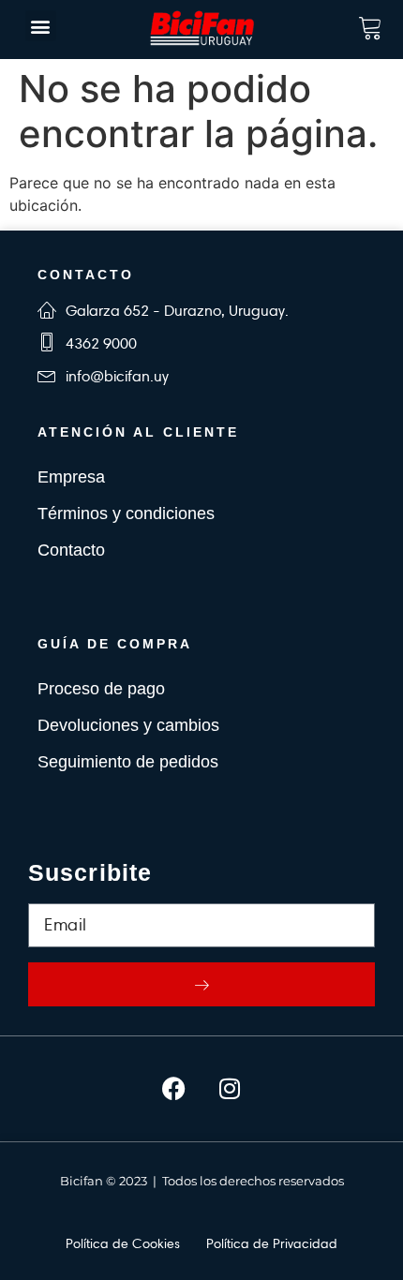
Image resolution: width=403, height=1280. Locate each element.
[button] (40, 25)
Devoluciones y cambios (128, 725)
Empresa (71, 477)
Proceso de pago (101, 688)
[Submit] (201, 984)
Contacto (71, 550)
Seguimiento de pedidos (127, 761)
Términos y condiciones (126, 513)
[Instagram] (229, 1088)
